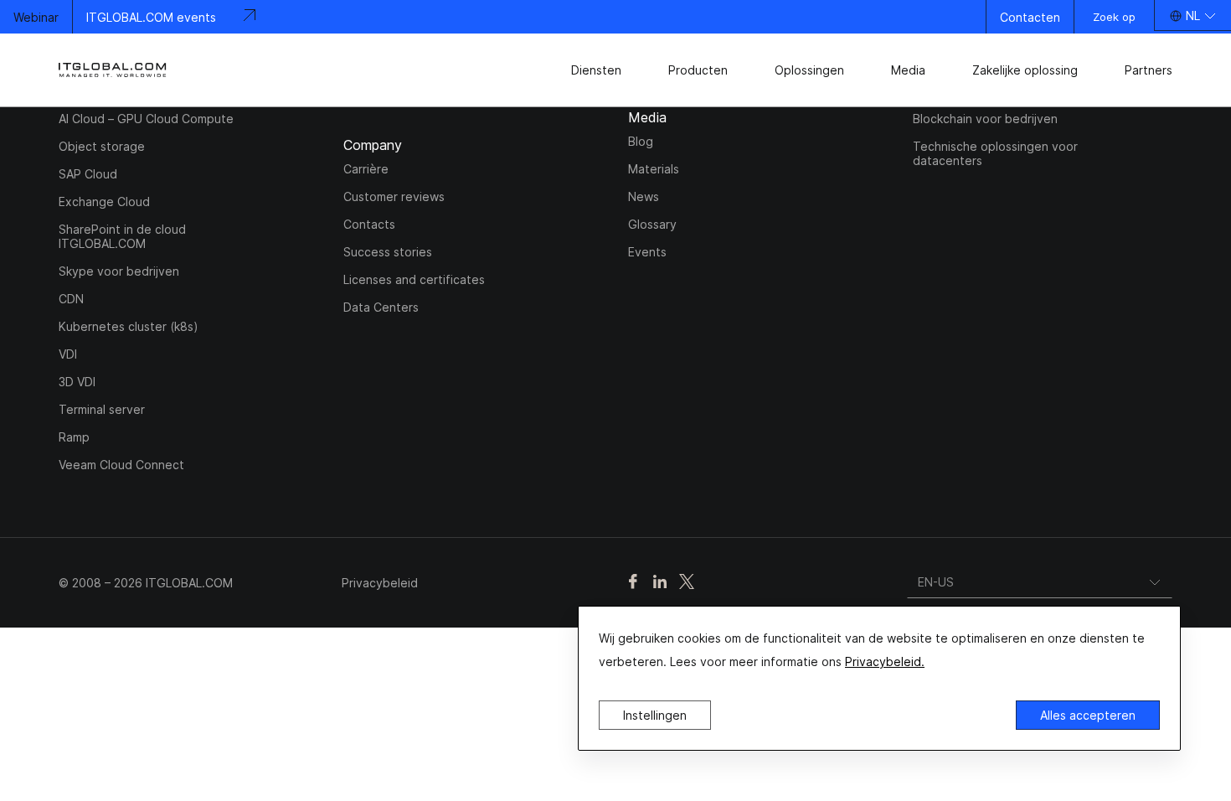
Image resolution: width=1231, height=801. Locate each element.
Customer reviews (394, 196)
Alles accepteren (1088, 715)
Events (647, 252)
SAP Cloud (88, 174)
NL (1193, 15)
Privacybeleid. (885, 661)
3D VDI (77, 382)
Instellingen (655, 715)
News (643, 196)
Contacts (369, 224)
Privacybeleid (380, 583)
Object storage (102, 146)
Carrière (366, 169)
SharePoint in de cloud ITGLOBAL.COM (122, 236)
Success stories (387, 252)
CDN (71, 299)
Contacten (1030, 17)
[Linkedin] (660, 582)
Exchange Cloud (104, 201)
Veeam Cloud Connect (121, 464)
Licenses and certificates (414, 279)
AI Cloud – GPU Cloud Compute (146, 118)
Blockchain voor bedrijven (985, 118)
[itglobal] (113, 70)
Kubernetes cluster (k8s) (128, 326)
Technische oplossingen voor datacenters (995, 153)
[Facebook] (633, 582)
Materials (653, 169)
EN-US (936, 582)
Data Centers (381, 307)
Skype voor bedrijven (119, 271)
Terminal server (102, 409)
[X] (687, 582)
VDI (68, 354)
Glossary (652, 224)
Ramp (74, 437)
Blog (640, 141)
